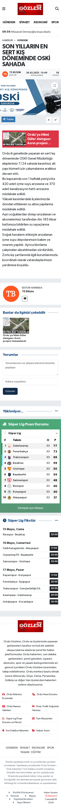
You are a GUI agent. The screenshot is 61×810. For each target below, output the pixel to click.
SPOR (55, 22)
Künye (32, 796)
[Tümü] (56, 411)
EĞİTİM (36, 752)
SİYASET (24, 22)
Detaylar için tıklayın (30, 508)
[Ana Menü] (3, 8)
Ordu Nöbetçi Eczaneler (12, 696)
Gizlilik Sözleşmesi (23, 793)
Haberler (7, 40)
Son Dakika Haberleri (17, 730)
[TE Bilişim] (11, 293)
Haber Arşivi (43, 730)
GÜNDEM (9, 22)
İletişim (14, 796)
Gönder (10, 391)
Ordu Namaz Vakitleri (11, 708)
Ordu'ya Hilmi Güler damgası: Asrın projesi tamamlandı (14, 338)
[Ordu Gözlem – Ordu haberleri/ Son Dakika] (30, 9)
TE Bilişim (28, 291)
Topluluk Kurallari (23, 799)
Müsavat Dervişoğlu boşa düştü (26, 31)
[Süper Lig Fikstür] (56, 520)
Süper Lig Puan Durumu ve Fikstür (12, 720)
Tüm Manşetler (44, 718)
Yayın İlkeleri (23, 803)
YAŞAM (24, 752)
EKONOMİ (40, 22)
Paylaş (10, 119)
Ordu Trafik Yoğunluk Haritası (45, 708)
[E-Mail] (25, 299)
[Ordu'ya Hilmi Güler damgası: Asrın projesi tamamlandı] (16, 325)
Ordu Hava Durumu (47, 694)
